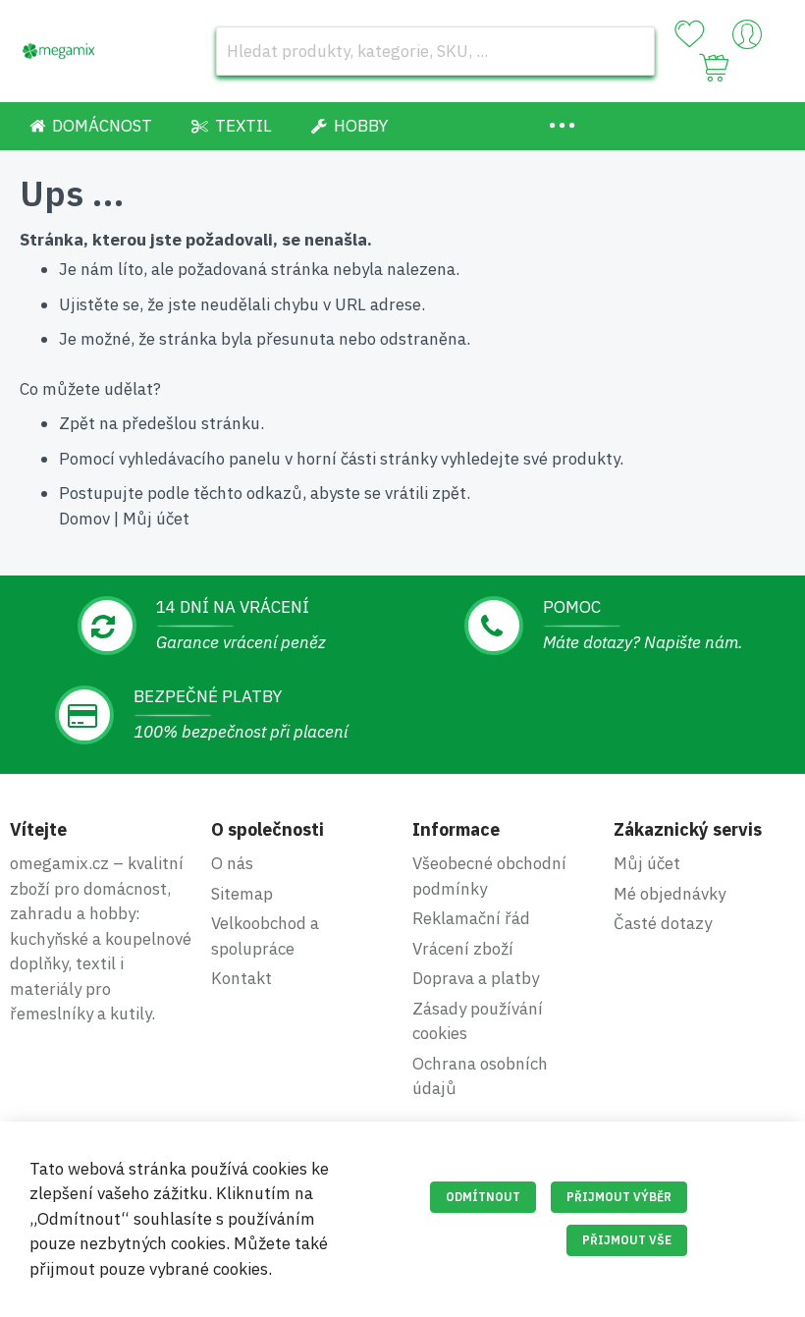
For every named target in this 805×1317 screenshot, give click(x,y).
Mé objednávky (669, 894)
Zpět (77, 423)
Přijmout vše (626, 1240)
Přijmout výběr (618, 1196)
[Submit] (630, 51)
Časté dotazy (663, 923)
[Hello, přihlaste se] (747, 39)
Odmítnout (483, 1196)
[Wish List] (689, 34)
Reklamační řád (471, 918)
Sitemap (242, 894)
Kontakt (241, 978)
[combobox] (435, 51)
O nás (232, 863)
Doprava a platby (475, 978)
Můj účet (156, 518)
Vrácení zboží (462, 949)
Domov (84, 518)
